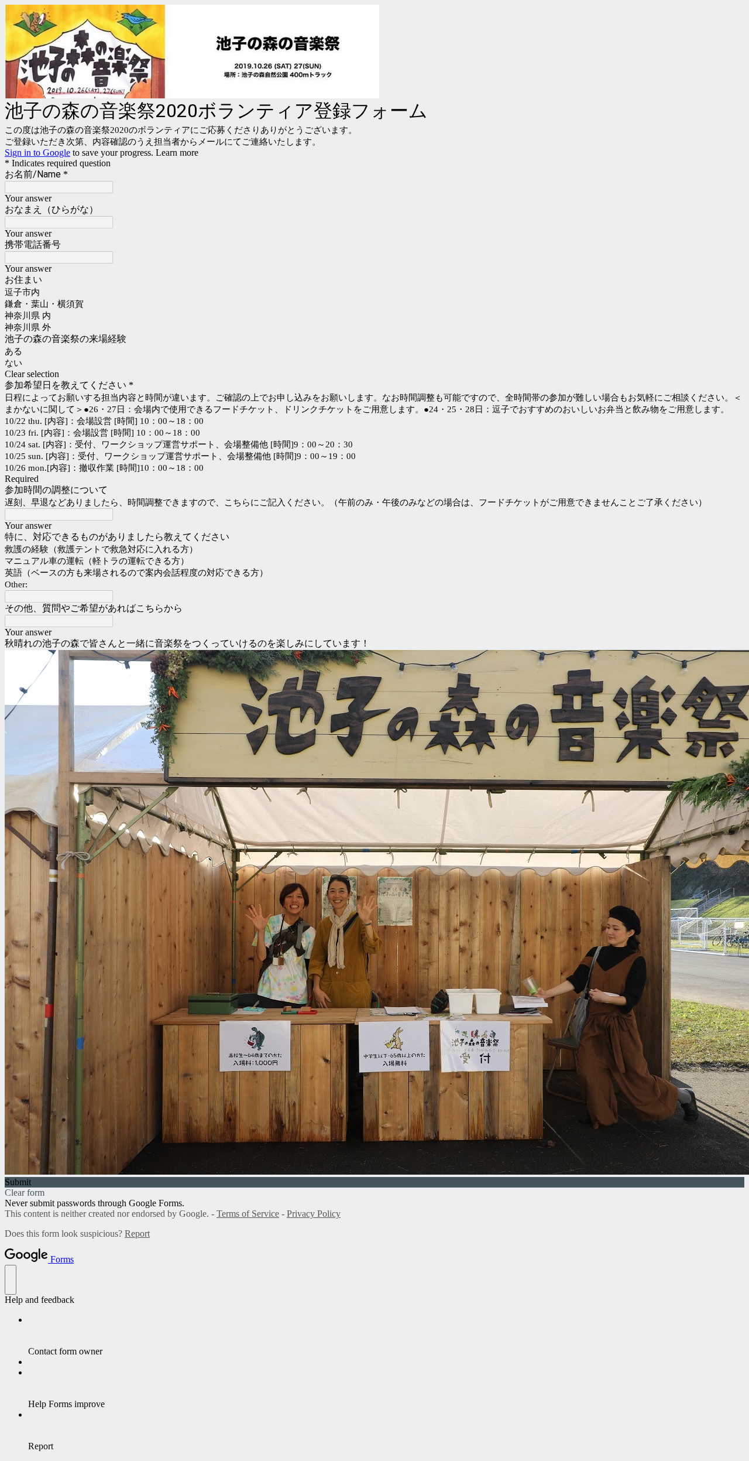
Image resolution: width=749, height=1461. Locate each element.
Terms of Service (248, 1214)
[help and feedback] (10, 1280)
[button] (374, 374)
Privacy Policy (314, 1214)
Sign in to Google (37, 153)
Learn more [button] (177, 153)
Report (137, 1233)
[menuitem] (386, 1336)
